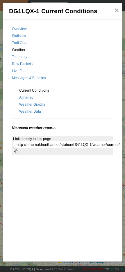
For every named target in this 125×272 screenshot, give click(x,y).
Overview (19, 29)
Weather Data (30, 111)
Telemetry (19, 57)
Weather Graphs (32, 104)
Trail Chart (20, 43)
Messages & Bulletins (29, 78)
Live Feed (20, 71)
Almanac (26, 97)
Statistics (19, 36)
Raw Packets (22, 64)
